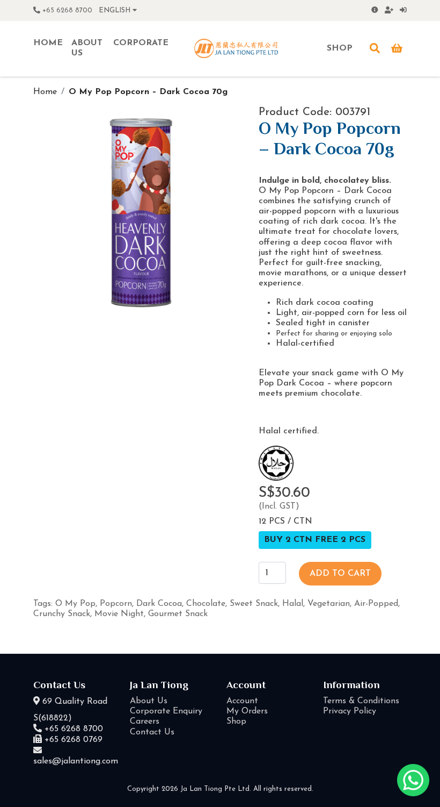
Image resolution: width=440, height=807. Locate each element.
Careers (144, 721)
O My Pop (75, 603)
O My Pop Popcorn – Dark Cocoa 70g (148, 92)
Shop (236, 721)
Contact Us (152, 732)
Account (242, 701)
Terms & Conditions (361, 701)
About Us (148, 701)
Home (45, 92)
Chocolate (205, 603)
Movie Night (119, 614)
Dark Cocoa (159, 603)
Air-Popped (376, 603)
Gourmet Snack (178, 614)
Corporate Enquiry (166, 711)
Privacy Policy (349, 711)
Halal (292, 603)
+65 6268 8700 (66, 10)
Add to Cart (340, 573)
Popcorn (116, 603)
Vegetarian (328, 603)
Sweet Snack (254, 603)
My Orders (247, 711)
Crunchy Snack (61, 614)
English (116, 10)
